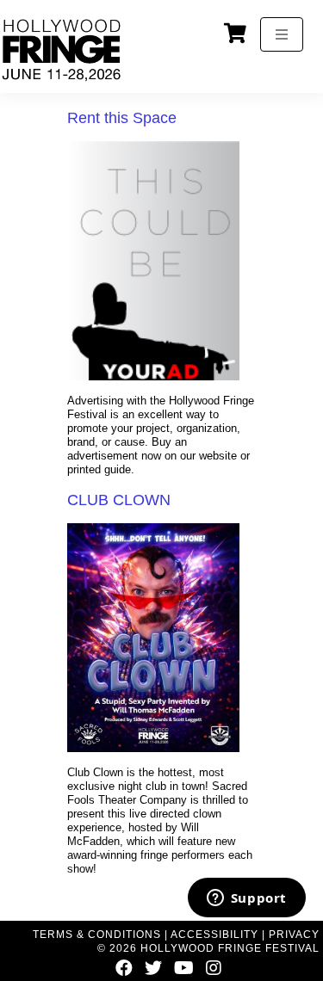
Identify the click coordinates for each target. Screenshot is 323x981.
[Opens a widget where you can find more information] (246, 899)
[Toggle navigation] (281, 34)
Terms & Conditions (97, 935)
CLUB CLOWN (119, 500)
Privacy (294, 935)
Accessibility (214, 935)
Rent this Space (122, 117)
